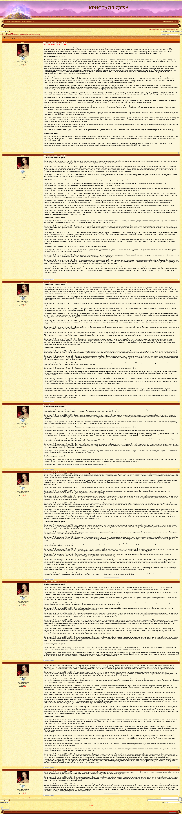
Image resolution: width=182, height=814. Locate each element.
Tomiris (12, 33)
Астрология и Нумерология (11, 34)
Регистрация (29, 21)
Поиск (176, 29)
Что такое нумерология (23, 34)
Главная (7, 21)
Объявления (9, 26)
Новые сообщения (154, 29)
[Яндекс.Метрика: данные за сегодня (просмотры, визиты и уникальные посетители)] (5, 808)
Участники (162, 29)
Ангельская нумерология (34, 34)
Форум (2, 34)
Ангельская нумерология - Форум (17, 21)
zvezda (22, 42)
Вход (34, 21)
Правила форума (170, 29)
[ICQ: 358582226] (52, 152)
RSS (176, 21)
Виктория (91, 805)
